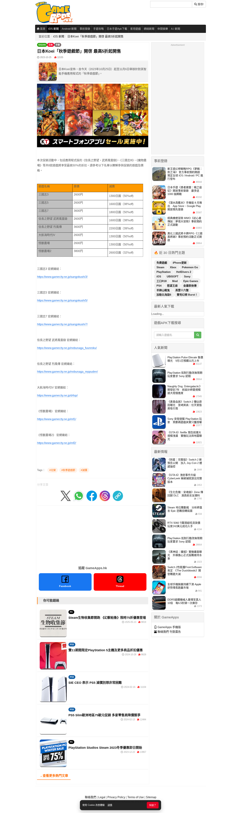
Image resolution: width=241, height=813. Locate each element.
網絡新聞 (149, 28)
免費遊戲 (162, 262)
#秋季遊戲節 (68, 470)
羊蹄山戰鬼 (163, 290)
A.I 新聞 (175, 28)
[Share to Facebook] (91, 495)
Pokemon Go (190, 267)
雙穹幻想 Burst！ (187, 294)
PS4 (159, 285)
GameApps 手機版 (169, 627)
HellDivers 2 (183, 271)
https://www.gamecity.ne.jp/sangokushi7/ (62, 324)
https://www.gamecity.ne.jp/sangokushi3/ (62, 276)
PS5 (72, 644)
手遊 (58, 45)
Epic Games (190, 281)
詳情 (110, 805)
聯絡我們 (90, 797)
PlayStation (163, 271)
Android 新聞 (69, 28)
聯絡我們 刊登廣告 (169, 631)
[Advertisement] (92, 534)
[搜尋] (197, 335)
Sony (187, 276)
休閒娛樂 (162, 28)
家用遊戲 (135, 28)
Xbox (173, 267)
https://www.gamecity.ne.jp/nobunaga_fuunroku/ (67, 347)
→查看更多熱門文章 (54, 776)
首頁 (42, 28)
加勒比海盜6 (164, 294)
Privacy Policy (116, 797)
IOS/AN (42, 45)
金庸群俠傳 (190, 285)
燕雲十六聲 (182, 290)
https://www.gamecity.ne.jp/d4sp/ (57, 395)
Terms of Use (135, 797)
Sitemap (151, 797)
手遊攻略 (98, 28)
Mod (175, 281)
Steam (160, 267)
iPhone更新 (180, 262)
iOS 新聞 (53, 28)
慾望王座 (172, 285)
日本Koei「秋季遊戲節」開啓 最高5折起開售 (95, 36)
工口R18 (161, 281)
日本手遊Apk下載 (117, 28)
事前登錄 (85, 28)
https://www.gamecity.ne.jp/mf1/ (56, 419)
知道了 (152, 805)
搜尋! (200, 4)
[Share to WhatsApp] (78, 495)
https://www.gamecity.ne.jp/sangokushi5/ (62, 300)
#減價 (84, 470)
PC (71, 612)
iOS (159, 276)
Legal (101, 797)
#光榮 (52, 470)
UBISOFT (173, 276)
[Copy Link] (118, 495)
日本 (51, 45)
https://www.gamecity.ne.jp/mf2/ (56, 442)
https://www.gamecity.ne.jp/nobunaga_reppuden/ (67, 371)
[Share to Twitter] (65, 495)
